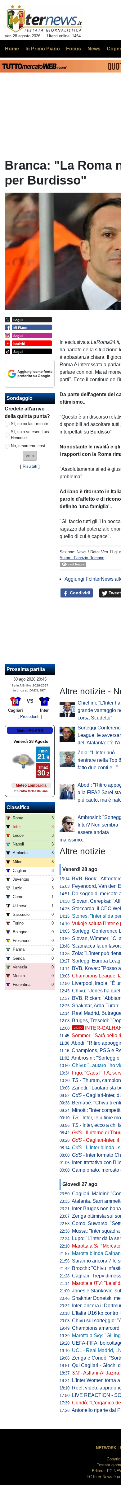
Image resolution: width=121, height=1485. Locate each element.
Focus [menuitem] (73, 48)
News (82, 552)
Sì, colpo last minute (29, 423)
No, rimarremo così (28, 445)
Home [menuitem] (12, 48)
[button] (30, 456)
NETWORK (106, 1447)
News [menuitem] (94, 48)
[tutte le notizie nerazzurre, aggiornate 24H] (44, 19)
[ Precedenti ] (30, 716)
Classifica (18, 807)
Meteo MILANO (30, 730)
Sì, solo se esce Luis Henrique (30, 434)
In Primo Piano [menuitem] (42, 48)
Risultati (30, 466)
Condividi (79, 592)
